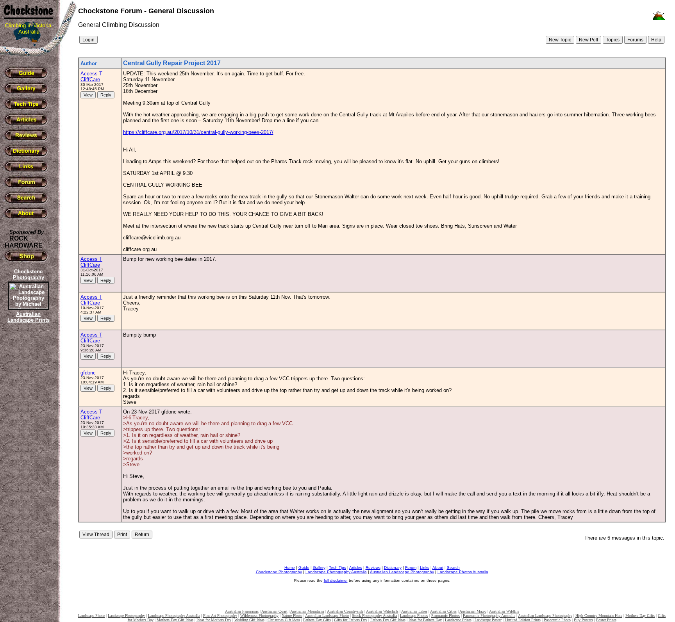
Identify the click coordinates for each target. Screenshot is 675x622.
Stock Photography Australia (374, 615)
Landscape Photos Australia (463, 572)
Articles (355, 567)
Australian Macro (472, 611)
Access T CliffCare (91, 76)
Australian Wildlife (504, 611)
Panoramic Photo (557, 620)
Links (424, 567)
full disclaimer (336, 580)
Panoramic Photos (445, 615)
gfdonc (88, 373)
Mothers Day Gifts (640, 615)
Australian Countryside (345, 611)
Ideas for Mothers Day (213, 620)
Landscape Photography (126, 615)
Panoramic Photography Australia (489, 615)
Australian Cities (443, 611)
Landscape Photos (414, 615)
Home (289, 567)
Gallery (319, 567)
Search (453, 567)
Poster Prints (606, 620)
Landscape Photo (91, 615)
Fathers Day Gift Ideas (387, 620)
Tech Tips (337, 567)
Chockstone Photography (279, 572)
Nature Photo (292, 615)
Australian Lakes (414, 611)
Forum (410, 567)
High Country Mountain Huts (598, 615)
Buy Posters (583, 620)
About (437, 567)
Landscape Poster (488, 620)
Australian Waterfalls (382, 611)
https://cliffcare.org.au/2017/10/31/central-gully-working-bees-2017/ (198, 132)
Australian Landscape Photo (327, 615)
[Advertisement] (27, 459)
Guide (303, 567)
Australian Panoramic (242, 611)
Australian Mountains (307, 611)
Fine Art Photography (220, 615)
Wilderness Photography (259, 615)
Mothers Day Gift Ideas (175, 620)
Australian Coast (274, 611)
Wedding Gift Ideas (249, 620)
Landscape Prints (458, 620)
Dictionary (393, 567)
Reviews (373, 567)
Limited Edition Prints (523, 620)
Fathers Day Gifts (317, 620)
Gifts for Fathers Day (350, 620)
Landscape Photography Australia (336, 572)
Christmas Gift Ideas (284, 620)
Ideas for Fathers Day (425, 620)
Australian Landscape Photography (402, 572)
